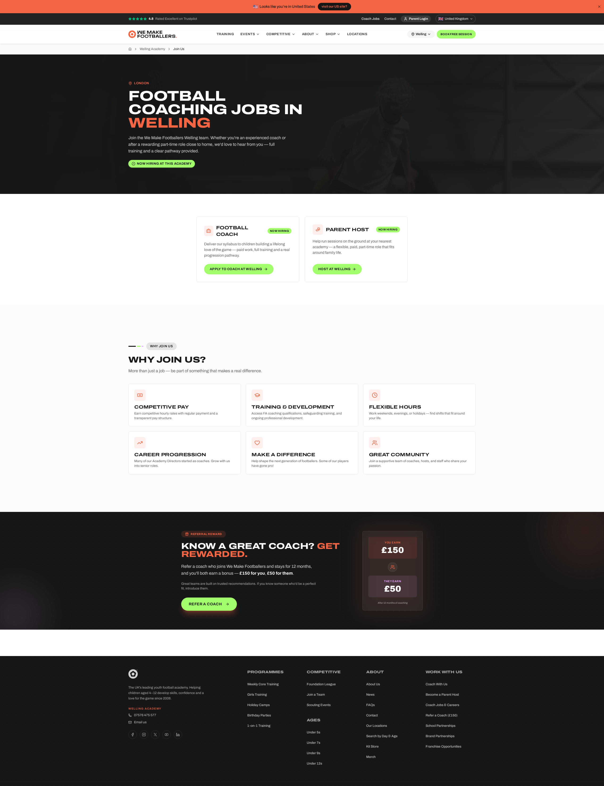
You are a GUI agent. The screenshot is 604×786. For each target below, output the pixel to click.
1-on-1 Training (258, 725)
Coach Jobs (370, 19)
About (308, 34)
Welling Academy (152, 49)
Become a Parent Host (442, 694)
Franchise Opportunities (443, 746)
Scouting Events (319, 705)
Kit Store (372, 746)
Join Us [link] (178, 49)
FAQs (370, 705)
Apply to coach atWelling (236, 269)
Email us (140, 722)
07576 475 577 (145, 715)
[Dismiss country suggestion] (599, 6)
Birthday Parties (259, 715)
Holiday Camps (258, 705)
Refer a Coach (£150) (441, 715)
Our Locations (376, 725)
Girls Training (257, 694)
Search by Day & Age (382, 736)
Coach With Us (436, 684)
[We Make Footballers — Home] (152, 34)
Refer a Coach (205, 604)
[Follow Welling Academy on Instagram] (144, 734)
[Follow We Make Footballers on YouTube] (166, 734)
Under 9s (313, 753)
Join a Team (316, 694)
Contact (390, 19)
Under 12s (314, 763)
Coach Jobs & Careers (442, 705)
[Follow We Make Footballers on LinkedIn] (178, 734)
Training (225, 34)
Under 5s (313, 732)
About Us (373, 684)
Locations (357, 34)
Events (247, 34)
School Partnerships (440, 725)
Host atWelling (334, 269)
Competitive (278, 34)
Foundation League (321, 684)
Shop (331, 34)
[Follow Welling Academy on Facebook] (132, 734)
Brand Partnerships (440, 736)
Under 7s (313, 742)
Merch (371, 757)
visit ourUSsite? (334, 6)
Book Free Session (456, 34)
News (370, 694)
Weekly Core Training (263, 684)
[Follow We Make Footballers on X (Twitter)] (155, 734)
